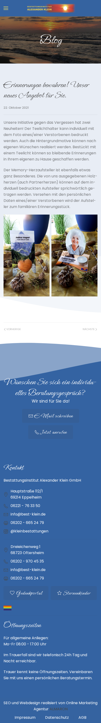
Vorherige (13, 329)
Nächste (89, 329)
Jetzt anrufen (53, 432)
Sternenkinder (76, 593)
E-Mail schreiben (53, 416)
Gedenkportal (29, 593)
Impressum (25, 717)
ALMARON (59, 709)
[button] (6, 8)
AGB (82, 717)
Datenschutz (57, 717)
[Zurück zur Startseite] (51, 8)
